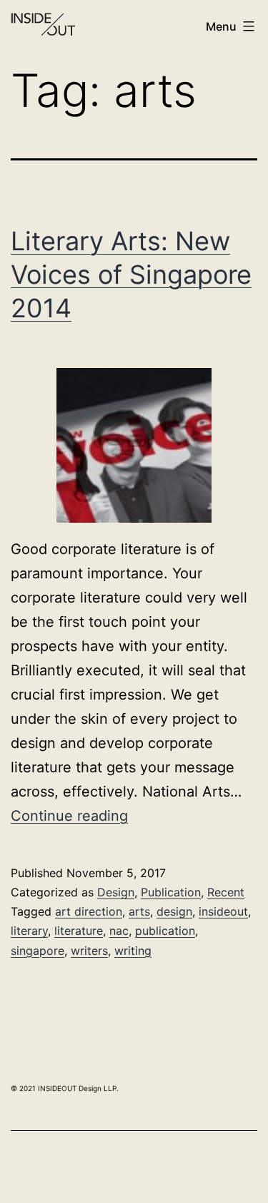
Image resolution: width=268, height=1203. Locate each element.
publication (165, 930)
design (174, 911)
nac (119, 930)
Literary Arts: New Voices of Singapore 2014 (131, 274)
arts (139, 911)
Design (115, 892)
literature (78, 930)
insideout (223, 911)
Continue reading (69, 815)
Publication (171, 892)
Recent (225, 892)
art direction (88, 911)
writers (89, 950)
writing (133, 950)
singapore (37, 950)
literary (29, 930)
